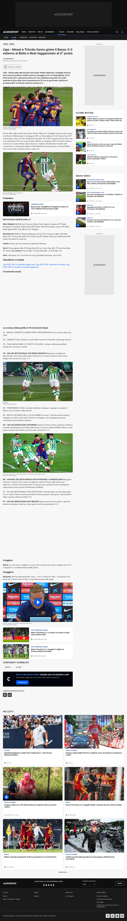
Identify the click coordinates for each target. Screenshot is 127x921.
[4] (51, 885)
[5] (53, 885)
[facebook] (108, 916)
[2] (46, 885)
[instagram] (122, 916)
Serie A (5, 896)
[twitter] (112, 916)
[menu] (117, 32)
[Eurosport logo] (10, 32)
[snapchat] (117, 916)
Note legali (100, 902)
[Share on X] (5, 695)
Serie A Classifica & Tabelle (11, 899)
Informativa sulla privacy (104, 899)
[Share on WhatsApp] (10, 695)
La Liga (12, 44)
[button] (38, 602)
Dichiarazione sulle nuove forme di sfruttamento (108, 906)
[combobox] (89, 884)
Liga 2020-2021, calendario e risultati (50, 264)
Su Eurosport (69, 896)
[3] (49, 885)
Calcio (6, 44)
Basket (36, 896)
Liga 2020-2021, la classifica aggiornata (18, 264)
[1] (44, 885)
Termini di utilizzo (102, 896)
